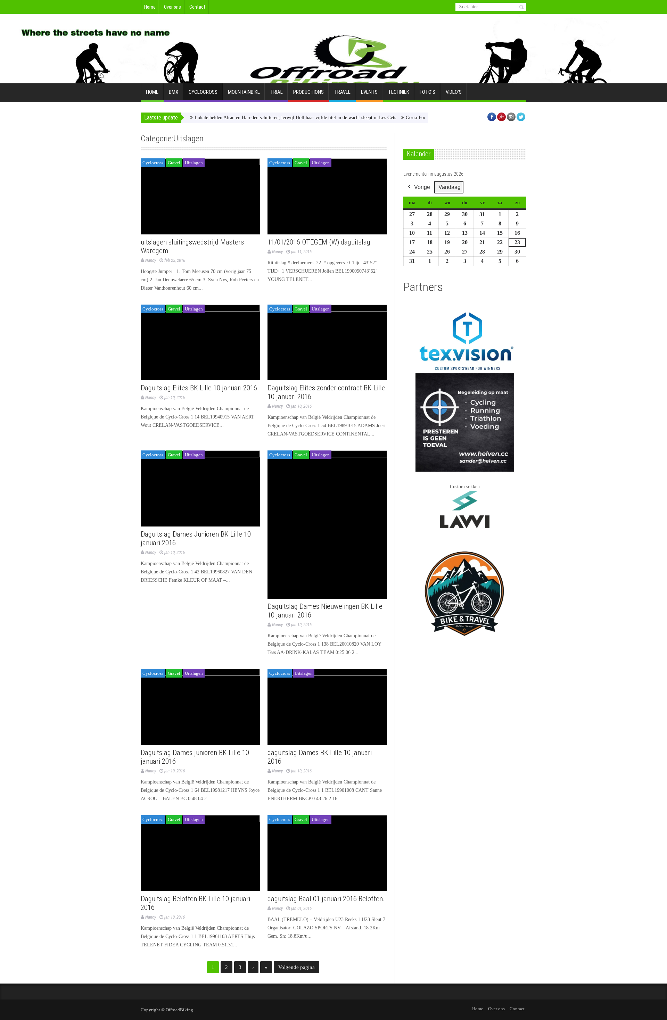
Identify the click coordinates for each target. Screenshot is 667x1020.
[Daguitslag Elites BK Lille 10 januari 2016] (200, 343)
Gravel (174, 162)
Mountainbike (244, 92)
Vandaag (449, 187)
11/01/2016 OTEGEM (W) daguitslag (318, 242)
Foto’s (427, 92)
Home (150, 7)
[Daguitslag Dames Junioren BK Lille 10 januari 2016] (200, 488)
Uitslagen (194, 162)
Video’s (454, 92)
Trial (276, 92)
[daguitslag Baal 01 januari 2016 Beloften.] (327, 853)
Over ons (172, 7)
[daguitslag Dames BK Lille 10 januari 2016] (327, 707)
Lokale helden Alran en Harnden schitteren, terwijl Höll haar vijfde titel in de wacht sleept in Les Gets (275, 117)
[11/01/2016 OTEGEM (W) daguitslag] (327, 196)
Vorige (422, 187)
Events (369, 92)
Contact (197, 7)
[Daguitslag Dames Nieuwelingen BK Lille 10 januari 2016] (327, 524)
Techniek (398, 92)
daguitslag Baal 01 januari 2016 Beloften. (326, 899)
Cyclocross (203, 92)
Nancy (150, 260)
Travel (342, 92)
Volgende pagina (296, 967)
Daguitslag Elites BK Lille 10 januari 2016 (199, 388)
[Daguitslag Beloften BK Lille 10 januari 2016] (200, 853)
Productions (308, 92)
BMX (173, 92)
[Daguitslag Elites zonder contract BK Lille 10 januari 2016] (327, 343)
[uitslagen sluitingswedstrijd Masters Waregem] (200, 196)
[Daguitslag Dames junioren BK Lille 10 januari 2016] (200, 707)
